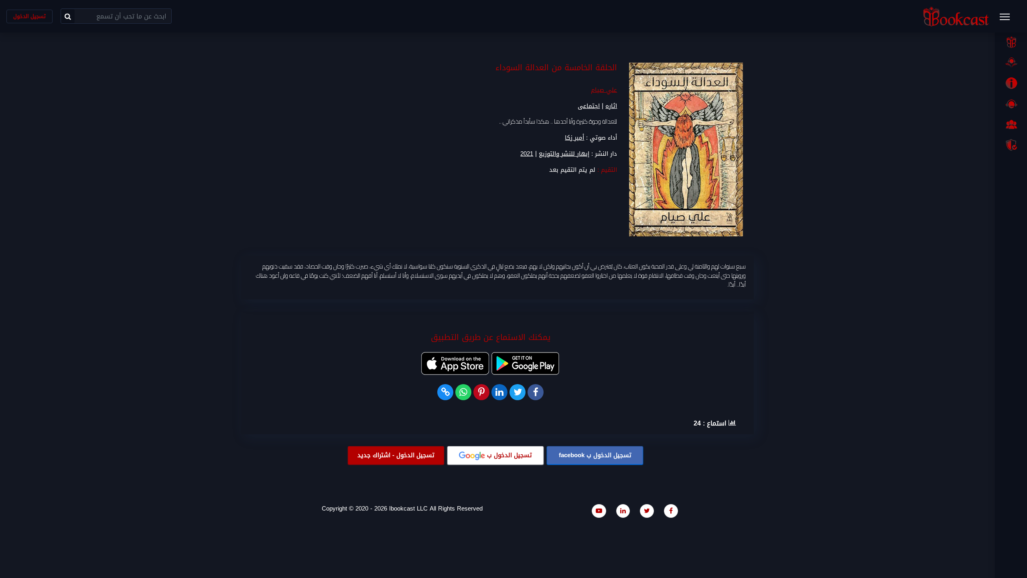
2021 (526, 154)
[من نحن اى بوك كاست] (1011, 83)
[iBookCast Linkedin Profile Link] (623, 511)
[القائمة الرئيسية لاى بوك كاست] (1008, 19)
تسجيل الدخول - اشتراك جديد (395, 455)
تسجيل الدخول (29, 16)
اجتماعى (589, 106)
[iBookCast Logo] (956, 16)
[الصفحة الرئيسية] (1011, 42)
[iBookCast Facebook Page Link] (671, 511)
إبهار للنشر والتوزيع (564, 154)
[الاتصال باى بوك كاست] (1011, 104)
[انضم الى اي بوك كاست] (1011, 124)
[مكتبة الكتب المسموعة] (1011, 63)
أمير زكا (574, 137)
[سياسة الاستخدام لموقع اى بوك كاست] (1011, 145)
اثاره (611, 106)
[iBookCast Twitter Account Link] (647, 511)
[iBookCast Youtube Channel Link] (599, 511)
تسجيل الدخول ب (595, 455)
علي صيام (604, 90)
